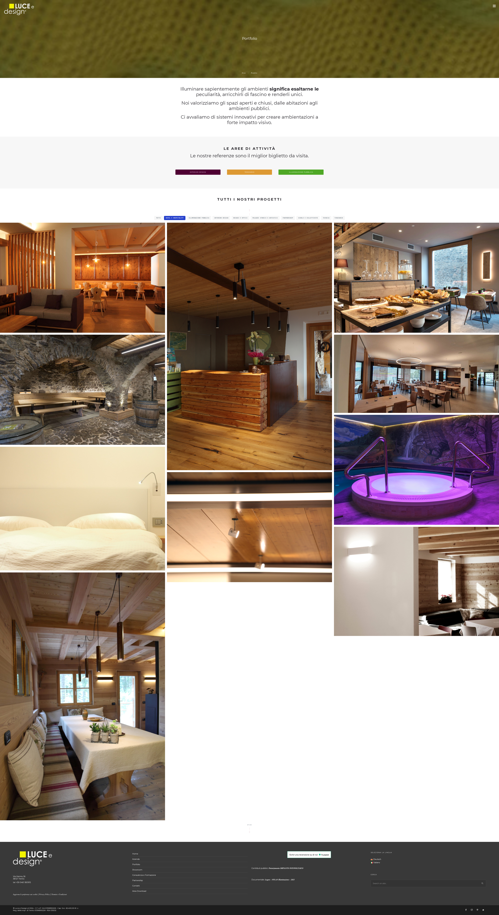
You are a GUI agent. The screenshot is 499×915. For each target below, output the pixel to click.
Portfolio (136, 864)
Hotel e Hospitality (174, 218)
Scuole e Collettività (308, 218)
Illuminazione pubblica (301, 172)
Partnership (288, 218)
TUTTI (158, 218)
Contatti (136, 886)
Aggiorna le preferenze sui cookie (25, 894)
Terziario (249, 172)
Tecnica (326, 218)
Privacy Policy (44, 894)
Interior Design (198, 172)
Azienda (136, 859)
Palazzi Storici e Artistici (265, 218)
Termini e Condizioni (59, 894)
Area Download (139, 891)
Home (244, 73)
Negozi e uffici (240, 218)
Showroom (137, 870)
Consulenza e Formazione (144, 875)
